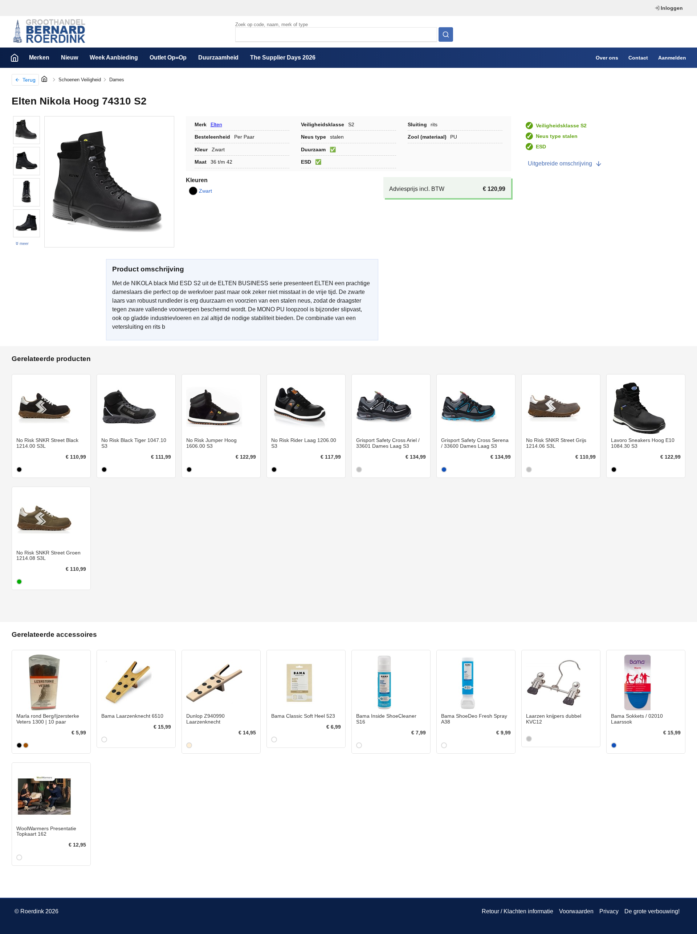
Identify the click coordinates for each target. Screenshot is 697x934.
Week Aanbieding (114, 57)
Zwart (205, 191)
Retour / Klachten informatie (517, 911)
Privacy (609, 911)
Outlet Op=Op (168, 57)
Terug (29, 80)
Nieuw (69, 57)
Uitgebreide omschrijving (560, 163)
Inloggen (672, 8)
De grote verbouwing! (652, 911)
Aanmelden (672, 58)
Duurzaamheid (218, 57)
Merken (39, 57)
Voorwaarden (576, 911)
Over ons (607, 58)
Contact (638, 58)
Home (14, 58)
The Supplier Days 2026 (282, 57)
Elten (216, 124)
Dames (116, 79)
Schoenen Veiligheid (79, 79)
